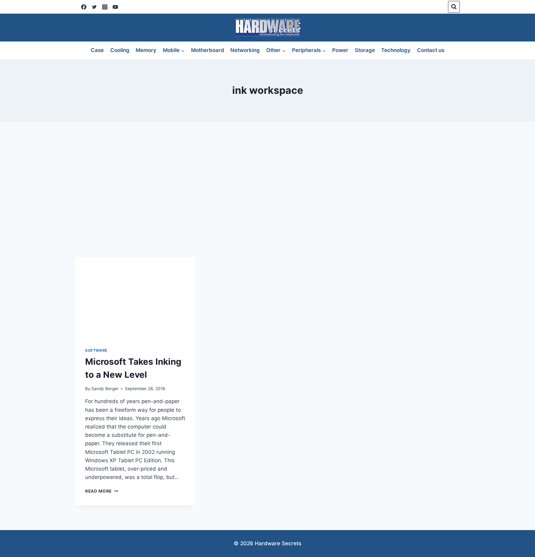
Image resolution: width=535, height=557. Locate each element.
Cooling (119, 50)
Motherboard (207, 50)
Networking (245, 50)
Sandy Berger (105, 388)
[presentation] (135, 297)
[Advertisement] (267, 189)
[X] (94, 7)
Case (97, 50)
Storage (365, 50)
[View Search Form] (454, 7)
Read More (101, 491)
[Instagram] (104, 7)
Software (96, 350)
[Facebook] (83, 7)
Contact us (430, 50)
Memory (146, 50)
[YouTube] (115, 7)
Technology (396, 50)
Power (340, 50)
